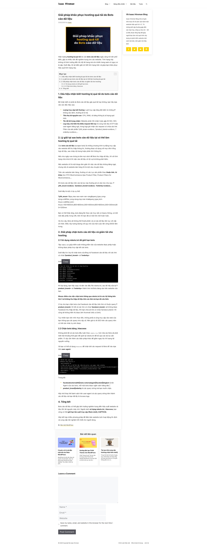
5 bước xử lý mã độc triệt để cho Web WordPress (65, 452)
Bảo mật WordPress (66, 425)
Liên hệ (147, 543)
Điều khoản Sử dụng (137, 543)
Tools (141, 4)
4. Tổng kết (65, 88)
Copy (65, 261)
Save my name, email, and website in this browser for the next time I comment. (86, 524)
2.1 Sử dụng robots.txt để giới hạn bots (76, 84)
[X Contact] (134, 49)
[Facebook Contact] (128, 49)
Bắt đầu (133, 4)
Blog (106, 4)
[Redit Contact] (146, 49)
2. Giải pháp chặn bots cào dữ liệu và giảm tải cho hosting (81, 81)
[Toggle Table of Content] (114, 74)
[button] (146, 4)
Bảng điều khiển (119, 4)
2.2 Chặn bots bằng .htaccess (73, 86)
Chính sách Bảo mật (124, 543)
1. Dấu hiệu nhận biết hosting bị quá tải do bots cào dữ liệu (80, 76)
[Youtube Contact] (140, 49)
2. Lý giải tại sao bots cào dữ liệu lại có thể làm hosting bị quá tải (83, 79)
